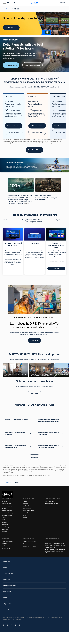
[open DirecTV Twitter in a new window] (11, 625)
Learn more (56, 268)
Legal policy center (8, 573)
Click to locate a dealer (14, 126)
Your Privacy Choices (10, 585)
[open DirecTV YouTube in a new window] (19, 625)
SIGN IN (62, 3)
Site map (5, 598)
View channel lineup (34, 150)
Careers (5, 567)
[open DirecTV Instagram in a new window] (15, 625)
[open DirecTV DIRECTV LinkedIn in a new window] (3, 625)
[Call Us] (14, 3)
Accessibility (6, 610)
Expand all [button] (34, 457)
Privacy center (6, 579)
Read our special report (32, 65)
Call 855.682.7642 (11, 65)
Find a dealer (34, 393)
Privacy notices (7, 591)
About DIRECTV (7, 561)
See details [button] (26, 203)
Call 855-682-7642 (11, 28)
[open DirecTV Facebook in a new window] (7, 625)
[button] (4, 2)
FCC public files (7, 604)
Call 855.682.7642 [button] (13, 132)
